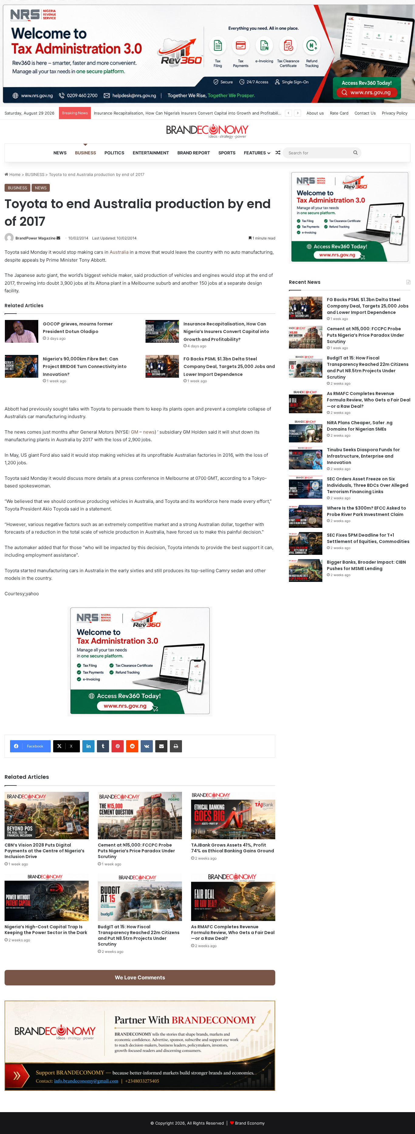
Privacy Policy (394, 113)
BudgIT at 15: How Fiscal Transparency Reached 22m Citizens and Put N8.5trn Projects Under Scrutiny (139, 935)
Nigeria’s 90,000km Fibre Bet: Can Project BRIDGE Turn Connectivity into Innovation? (85, 366)
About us (315, 113)
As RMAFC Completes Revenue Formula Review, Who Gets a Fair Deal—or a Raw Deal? (233, 932)
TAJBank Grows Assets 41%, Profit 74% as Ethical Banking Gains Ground (232, 848)
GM (134, 432)
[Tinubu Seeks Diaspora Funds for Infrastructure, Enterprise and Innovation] (305, 458)
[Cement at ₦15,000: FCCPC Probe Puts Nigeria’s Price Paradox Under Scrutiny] (140, 815)
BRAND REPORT (193, 152)
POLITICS (114, 152)
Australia (119, 252)
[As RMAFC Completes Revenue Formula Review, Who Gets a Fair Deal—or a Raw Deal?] (233, 897)
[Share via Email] (161, 746)
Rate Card (339, 113)
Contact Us (365, 113)
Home (14, 174)
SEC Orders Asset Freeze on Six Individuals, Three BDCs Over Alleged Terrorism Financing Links (367, 485)
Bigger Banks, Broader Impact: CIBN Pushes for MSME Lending (366, 565)
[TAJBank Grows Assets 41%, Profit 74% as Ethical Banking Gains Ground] (233, 815)
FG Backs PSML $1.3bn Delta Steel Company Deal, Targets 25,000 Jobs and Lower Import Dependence (229, 366)
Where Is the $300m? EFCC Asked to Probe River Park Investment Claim (366, 511)
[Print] (176, 746)
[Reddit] (132, 746)
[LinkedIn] (88, 746)
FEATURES (255, 152)
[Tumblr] (103, 746)
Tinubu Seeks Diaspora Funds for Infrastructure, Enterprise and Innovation (363, 456)
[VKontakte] (147, 746)
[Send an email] (58, 238)
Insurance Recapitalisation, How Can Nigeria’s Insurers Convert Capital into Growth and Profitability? (226, 331)
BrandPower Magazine (35, 238)
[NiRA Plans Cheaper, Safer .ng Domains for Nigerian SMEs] (305, 431)
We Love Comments (140, 977)
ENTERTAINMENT (151, 152)
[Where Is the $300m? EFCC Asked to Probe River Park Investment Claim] (305, 516)
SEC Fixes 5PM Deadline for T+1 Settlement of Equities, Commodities (368, 538)
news (149, 432)
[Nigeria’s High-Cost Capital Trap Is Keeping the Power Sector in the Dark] (47, 897)
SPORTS (226, 152)
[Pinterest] (117, 746)
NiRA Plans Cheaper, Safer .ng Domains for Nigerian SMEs (360, 426)
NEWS (60, 152)
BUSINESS (85, 152)
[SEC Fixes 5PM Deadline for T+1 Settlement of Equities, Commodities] (305, 543)
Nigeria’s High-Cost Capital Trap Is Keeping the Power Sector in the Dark (46, 930)
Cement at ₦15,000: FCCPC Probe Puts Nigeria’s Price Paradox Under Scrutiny (136, 851)
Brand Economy (250, 1123)
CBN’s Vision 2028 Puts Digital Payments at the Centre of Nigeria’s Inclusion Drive (44, 851)
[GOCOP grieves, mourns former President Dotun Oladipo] (21, 331)
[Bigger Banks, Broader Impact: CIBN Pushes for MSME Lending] (305, 570)
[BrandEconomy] (207, 131)
